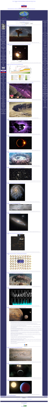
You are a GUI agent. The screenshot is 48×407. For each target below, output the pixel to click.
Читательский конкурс (45, 96)
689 (14, 395)
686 (11, 395)
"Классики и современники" (45, 42)
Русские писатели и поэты (3, 98)
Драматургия (45, 32)
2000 (45, 104)
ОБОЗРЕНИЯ (45, 41)
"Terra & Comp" (28, 8)
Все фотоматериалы (45, 107)
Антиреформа (3, 57)
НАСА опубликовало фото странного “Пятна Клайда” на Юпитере (15, 347)
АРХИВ (45, 102)
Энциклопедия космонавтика (3, 31)
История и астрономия (3, 44)
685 (10, 395)
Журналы (3, 97)
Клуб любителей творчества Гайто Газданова (45, 88)
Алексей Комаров (25, 403)
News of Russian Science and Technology (3, 36)
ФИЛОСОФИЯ (45, 60)
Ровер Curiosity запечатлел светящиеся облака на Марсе (14, 203)
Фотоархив (3, 101)
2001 (45, 103)
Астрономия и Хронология (45, 71)
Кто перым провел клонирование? (3, 41)
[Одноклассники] (25, 344)
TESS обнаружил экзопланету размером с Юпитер (14, 363)
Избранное (3, 99)
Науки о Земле (3, 61)
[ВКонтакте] (24, 344)
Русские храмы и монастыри (45, 58)
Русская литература (3, 66)
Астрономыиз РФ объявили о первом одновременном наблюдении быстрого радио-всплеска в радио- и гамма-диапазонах (21, 82)
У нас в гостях (45, 37)
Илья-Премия (45, 97)
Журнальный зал (3, 34)
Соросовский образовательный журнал (3, 59)
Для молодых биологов (3, 73)
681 (7, 395)
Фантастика (45, 100)
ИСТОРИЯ (45, 64)
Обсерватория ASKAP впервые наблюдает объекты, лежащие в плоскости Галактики (17, 25)
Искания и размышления (45, 33)
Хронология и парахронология (3, 43)
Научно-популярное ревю (32, 8)
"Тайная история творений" (45, 45)
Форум (45, 101)
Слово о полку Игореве (45, 68)
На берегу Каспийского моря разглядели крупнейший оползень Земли (16, 64)
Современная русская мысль (45, 62)
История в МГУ (45, 67)
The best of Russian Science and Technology (3, 113)
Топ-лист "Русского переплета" (3, 103)
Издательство (45, 38)
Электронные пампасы (45, 99)
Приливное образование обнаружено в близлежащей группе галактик (16, 233)
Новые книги (45, 36)
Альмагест (3, 45)
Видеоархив (45, 59)
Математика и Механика (3, 62)
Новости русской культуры (45, 22)
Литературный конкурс (45, 95)
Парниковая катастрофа (3, 40)
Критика (45, 34)
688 (13, 395)
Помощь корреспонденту (2, 396)
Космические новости (3, 30)
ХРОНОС (45, 65)
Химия (3, 65)
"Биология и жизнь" (24, 8)
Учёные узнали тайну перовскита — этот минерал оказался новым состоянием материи (18, 253)
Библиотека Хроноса (3, 75)
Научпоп (3, 76)
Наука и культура (3, 46)
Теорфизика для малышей (37, 8)
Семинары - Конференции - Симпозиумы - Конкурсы (24, 9)
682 (8, 395)
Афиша (3, 112)
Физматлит (3, 35)
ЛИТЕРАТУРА (45, 21)
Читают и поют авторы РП (3, 78)
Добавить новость (46, 396)
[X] (26, 344)
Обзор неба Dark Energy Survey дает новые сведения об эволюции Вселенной (17, 167)
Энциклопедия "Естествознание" (3, 33)
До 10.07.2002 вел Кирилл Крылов (24, 19)
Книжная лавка (45, 39)
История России (45, 66)
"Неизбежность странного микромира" (18, 8)
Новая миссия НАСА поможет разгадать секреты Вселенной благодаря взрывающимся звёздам (18, 119)
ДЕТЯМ (45, 98)
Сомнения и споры (45, 35)
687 (12, 395)
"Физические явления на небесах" (11, 8)
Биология (3, 60)
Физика (3, 64)
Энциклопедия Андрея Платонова (45, 89)
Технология (3, 63)
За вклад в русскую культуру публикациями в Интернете (45, 93)
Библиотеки (3, 100)
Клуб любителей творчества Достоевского (45, 86)
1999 (45, 105)
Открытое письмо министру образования (3, 56)
